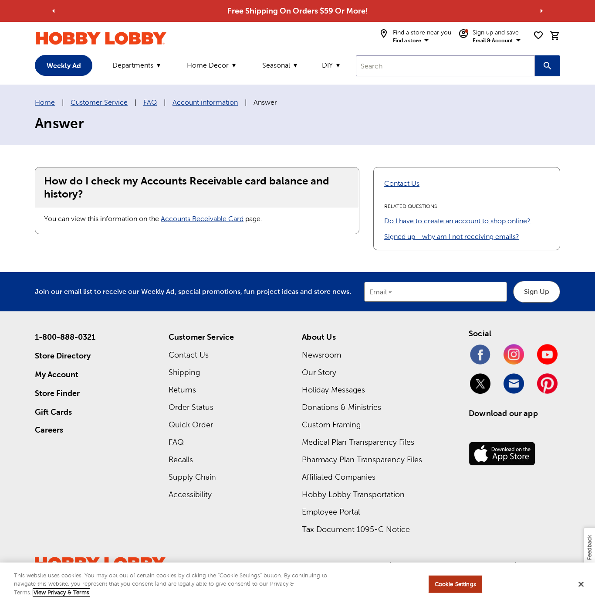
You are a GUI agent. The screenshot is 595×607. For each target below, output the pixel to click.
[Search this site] (547, 65)
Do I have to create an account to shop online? (457, 221)
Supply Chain (192, 476)
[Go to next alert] (541, 11)
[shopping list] (538, 35)
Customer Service (99, 102)
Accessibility (190, 494)
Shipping (184, 372)
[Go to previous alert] (53, 11)
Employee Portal (331, 511)
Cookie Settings (455, 584)
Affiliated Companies (338, 476)
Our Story (319, 372)
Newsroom (321, 354)
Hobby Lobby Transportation (353, 494)
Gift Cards (53, 411)
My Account (56, 374)
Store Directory (63, 355)
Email (378, 292)
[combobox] (445, 65)
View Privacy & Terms (61, 592)
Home (45, 102)
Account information (205, 102)
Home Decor (208, 65)
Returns (182, 389)
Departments (132, 65)
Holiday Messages (333, 389)
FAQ (150, 102)
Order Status (191, 407)
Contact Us (401, 183)
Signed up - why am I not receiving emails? (451, 236)
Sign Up (536, 291)
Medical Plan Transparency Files (358, 442)
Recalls (181, 459)
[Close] (581, 584)
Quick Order (191, 424)
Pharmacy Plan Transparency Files (362, 459)
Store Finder (57, 393)
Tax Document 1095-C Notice (356, 529)
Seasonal (276, 65)
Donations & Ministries (341, 407)
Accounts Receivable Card (202, 218)
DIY (327, 65)
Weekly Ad (64, 65)
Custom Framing (331, 424)
